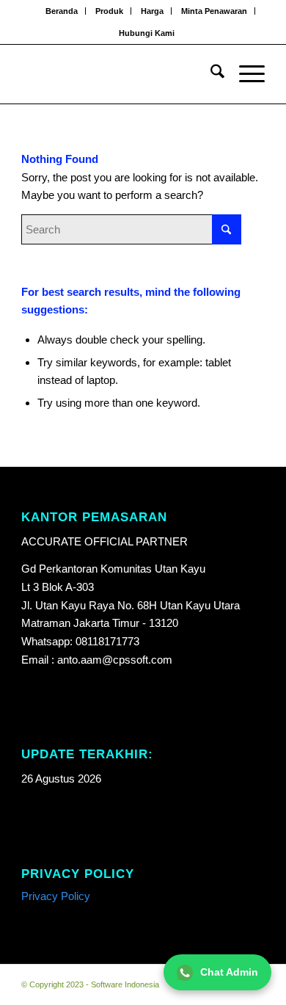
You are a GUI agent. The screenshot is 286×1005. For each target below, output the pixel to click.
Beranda (61, 11)
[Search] (210, 74)
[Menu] (244, 74)
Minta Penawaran (214, 11)
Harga (152, 11)
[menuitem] (62, 11)
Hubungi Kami (147, 33)
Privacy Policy (55, 896)
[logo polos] (118, 74)
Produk (109, 11)
